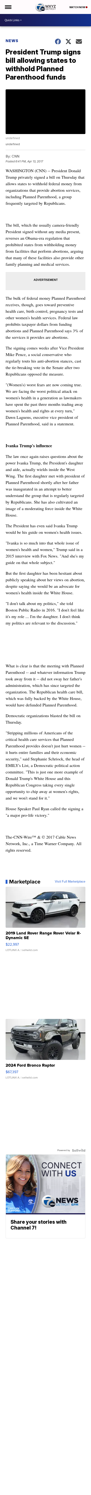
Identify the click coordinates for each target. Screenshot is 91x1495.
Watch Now (77, 7)
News (12, 40)
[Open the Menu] (8, 7)
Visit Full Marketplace (70, 881)
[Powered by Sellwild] (78, 1150)
